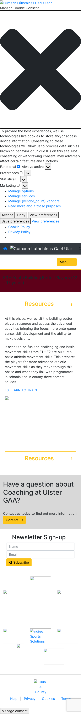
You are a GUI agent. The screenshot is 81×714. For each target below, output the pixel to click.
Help (14, 699)
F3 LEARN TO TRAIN (21, 390)
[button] (40, 69)
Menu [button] (64, 262)
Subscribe (20, 562)
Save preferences (15, 221)
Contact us (14, 520)
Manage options (21, 191)
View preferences (43, 215)
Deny (21, 215)
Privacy (30, 699)
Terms (66, 699)
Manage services (21, 196)
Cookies (48, 699)
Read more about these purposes (34, 206)
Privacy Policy (19, 232)
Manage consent (15, 711)
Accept (7, 215)
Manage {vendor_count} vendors (33, 201)
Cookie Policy (19, 227)
